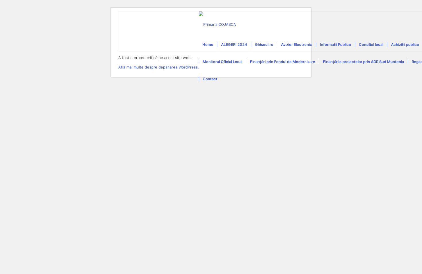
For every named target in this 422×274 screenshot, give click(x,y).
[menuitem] (208, 44)
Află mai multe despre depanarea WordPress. (158, 67)
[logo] (217, 24)
